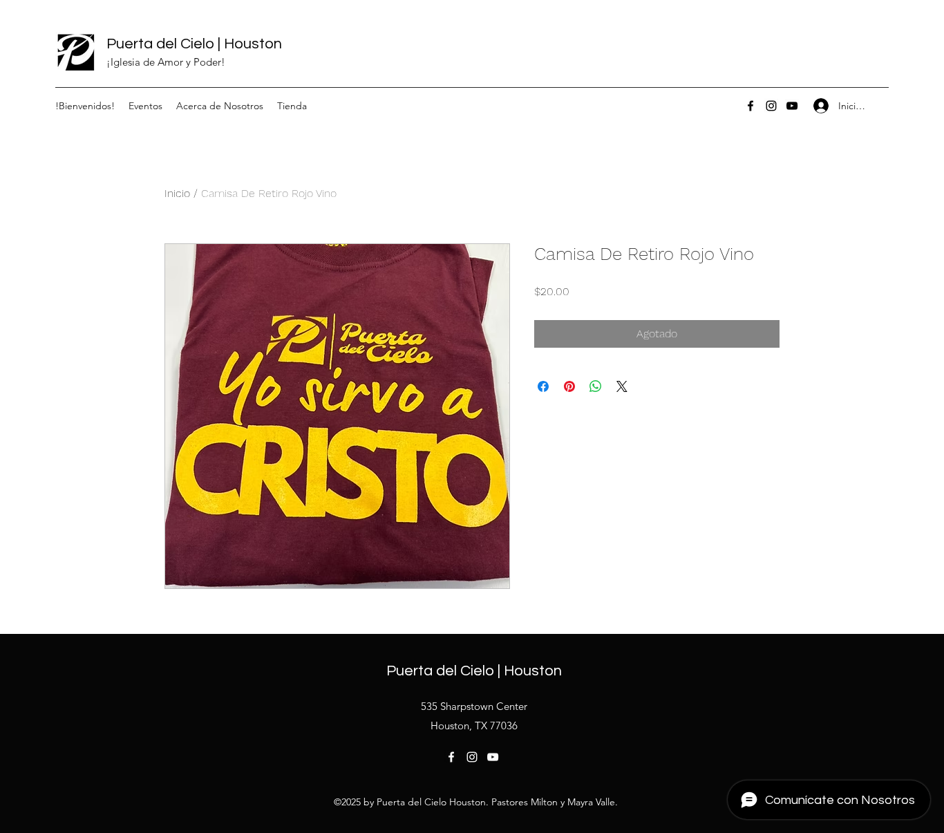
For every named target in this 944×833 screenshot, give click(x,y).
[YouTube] (792, 106)
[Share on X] (622, 386)
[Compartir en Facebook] (543, 386)
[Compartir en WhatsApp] (595, 386)
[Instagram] (771, 106)
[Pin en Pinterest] (569, 386)
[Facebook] (750, 106)
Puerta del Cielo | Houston (194, 44)
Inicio (177, 193)
